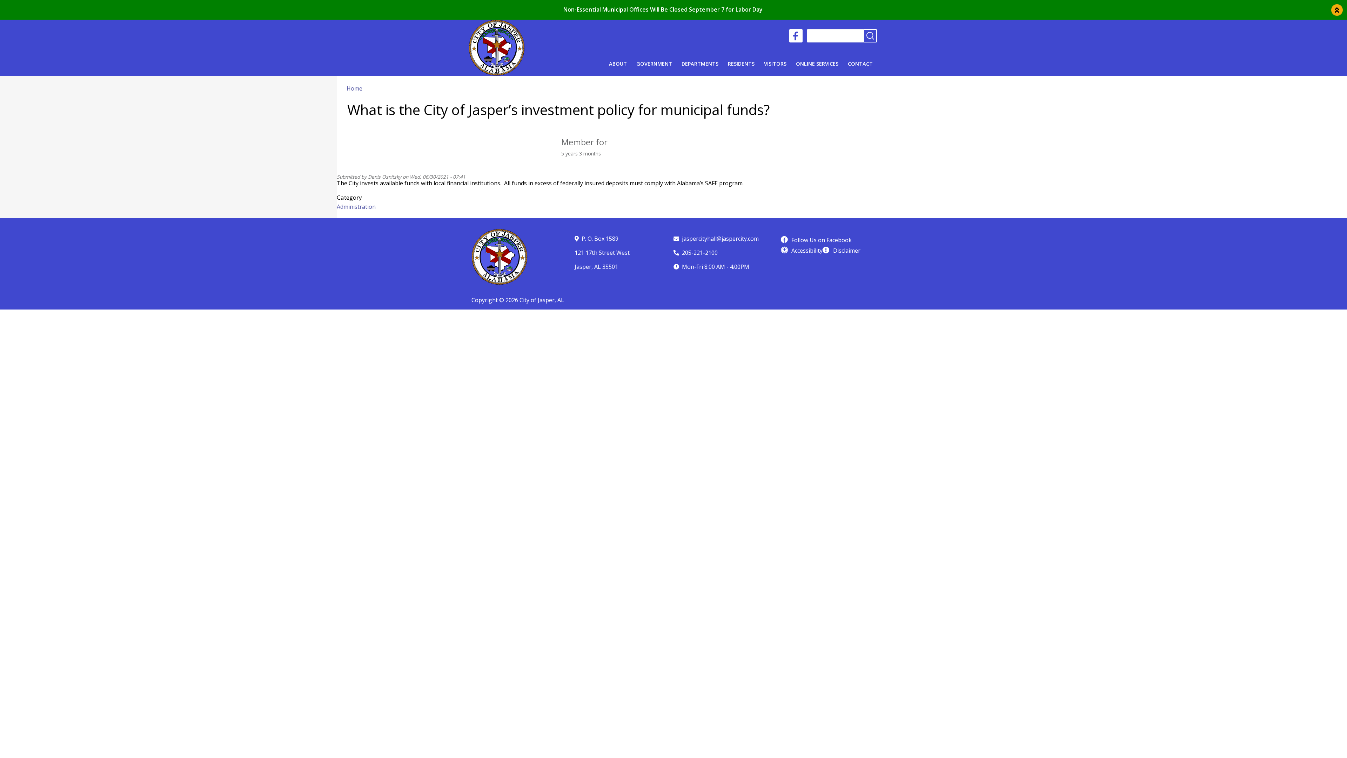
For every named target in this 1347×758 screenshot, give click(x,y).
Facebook (796, 35)
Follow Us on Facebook (821, 240)
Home (354, 88)
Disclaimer (846, 250)
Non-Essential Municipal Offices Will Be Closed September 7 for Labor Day (663, 9)
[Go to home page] (496, 24)
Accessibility (807, 250)
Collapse (1337, 10)
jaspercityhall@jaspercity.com (720, 238)
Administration (356, 207)
